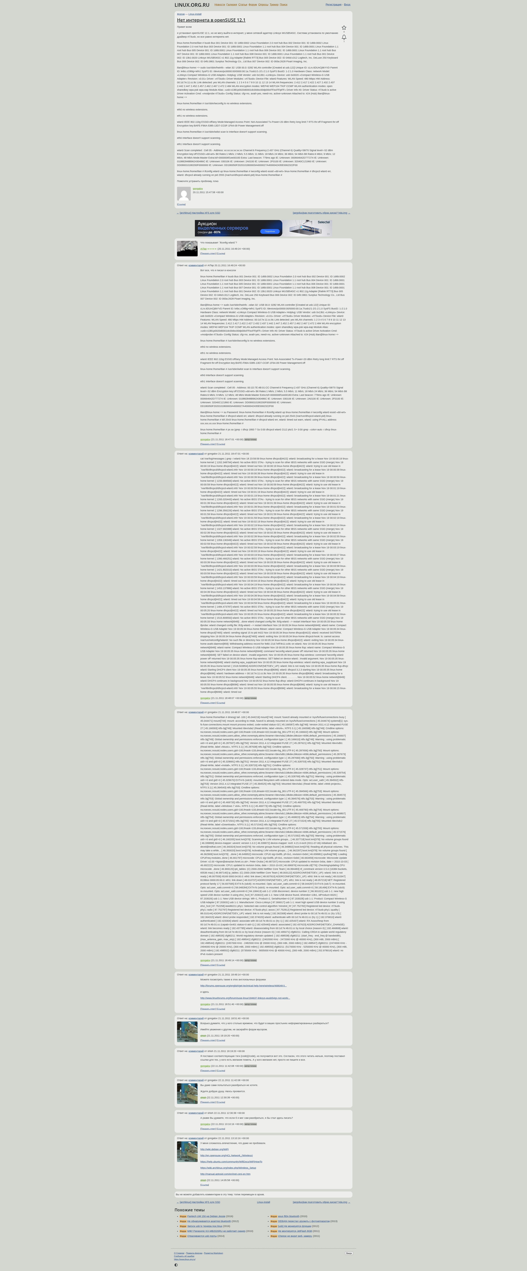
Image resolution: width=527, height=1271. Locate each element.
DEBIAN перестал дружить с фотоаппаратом (304, 1221)
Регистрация (333, 4)
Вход (347, 4)
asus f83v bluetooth (288, 1216)
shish (203, 1035)
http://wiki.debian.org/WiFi (214, 1149)
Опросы (263, 4)
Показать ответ (208, 253)
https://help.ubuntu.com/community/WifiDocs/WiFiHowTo (231, 1161)
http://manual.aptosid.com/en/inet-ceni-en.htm (225, 1174)
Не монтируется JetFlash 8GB (295, 1231)
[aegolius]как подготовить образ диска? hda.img (320, 212)
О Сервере (179, 1253)
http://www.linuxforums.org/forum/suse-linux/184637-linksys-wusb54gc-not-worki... (245, 998)
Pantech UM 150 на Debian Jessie (206, 1216)
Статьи (242, 4)
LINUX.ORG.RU (192, 5)
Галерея (231, 4)
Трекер (274, 4)
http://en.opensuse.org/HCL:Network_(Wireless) (226, 1155)
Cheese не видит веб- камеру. (295, 1236)
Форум (253, 4)
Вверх (349, 1253)
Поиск (283, 4)
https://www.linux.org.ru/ (184, 1259)
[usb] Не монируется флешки (294, 1226)
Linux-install (194, 14)
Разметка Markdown (213, 1253)
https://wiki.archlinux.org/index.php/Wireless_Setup (228, 1167)
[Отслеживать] (344, 37)
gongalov (198, 188)
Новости (220, 4)
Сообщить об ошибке (184, 1256)
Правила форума (194, 1253)
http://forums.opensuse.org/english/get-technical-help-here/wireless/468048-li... (243, 985)
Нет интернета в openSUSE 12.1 (211, 20)
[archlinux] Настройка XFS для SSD (200, 212)
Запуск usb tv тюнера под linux (204, 1226)
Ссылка (181, 204)
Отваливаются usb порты (202, 1236)
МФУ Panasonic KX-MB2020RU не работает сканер (216, 1231)
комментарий (196, 265)
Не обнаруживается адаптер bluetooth (209, 1221)
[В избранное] (344, 28)
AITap (203, 248)
